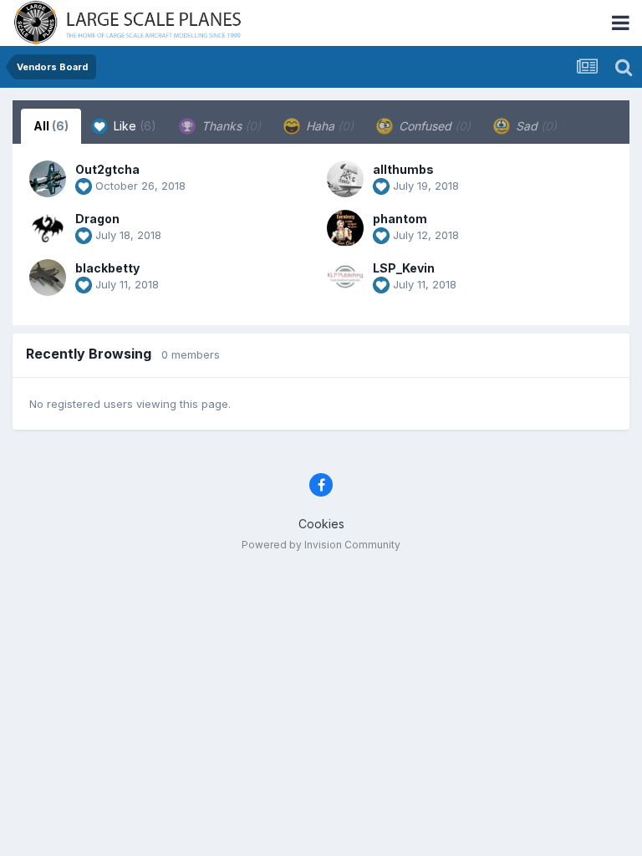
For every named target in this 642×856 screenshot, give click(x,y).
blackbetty (107, 268)
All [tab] (51, 126)
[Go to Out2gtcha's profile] (47, 178)
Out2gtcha (107, 169)
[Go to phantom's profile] (345, 228)
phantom (400, 218)
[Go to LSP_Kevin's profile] (345, 277)
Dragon (97, 218)
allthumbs (403, 169)
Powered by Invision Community (321, 544)
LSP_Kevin (404, 268)
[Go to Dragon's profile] (47, 228)
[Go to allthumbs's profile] (345, 178)
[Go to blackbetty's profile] (47, 277)
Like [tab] (133, 126)
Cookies (321, 524)
